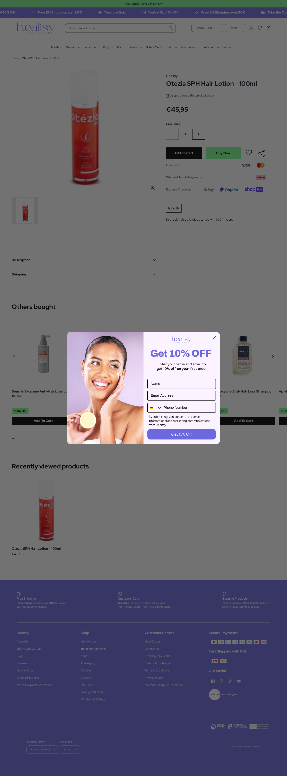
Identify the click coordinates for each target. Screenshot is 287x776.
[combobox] (155, 407)
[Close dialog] (214, 337)
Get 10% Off (181, 434)
